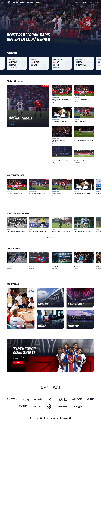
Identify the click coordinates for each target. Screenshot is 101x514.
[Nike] (44, 387)
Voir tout (20, 81)
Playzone (30, 2)
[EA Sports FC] (48, 406)
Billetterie (84, 2)
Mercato (15, 2)
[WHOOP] (77, 399)
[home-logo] (8, 2)
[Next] (92, 63)
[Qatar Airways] (57, 387)
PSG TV (22, 2)
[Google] (77, 406)
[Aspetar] (36, 406)
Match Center (12, 67)
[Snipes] (23, 406)
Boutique (91, 2)
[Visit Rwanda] (63, 399)
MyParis (37, 2)
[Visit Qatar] (26, 399)
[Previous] (8, 63)
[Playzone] (18, 362)
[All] (51, 399)
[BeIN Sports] (62, 406)
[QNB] (90, 399)
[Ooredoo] (38, 399)
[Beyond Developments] (12, 399)
